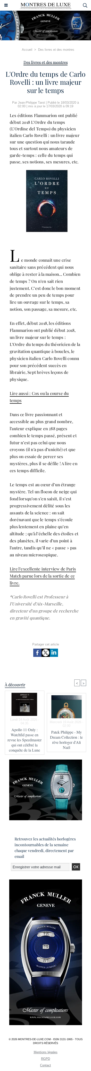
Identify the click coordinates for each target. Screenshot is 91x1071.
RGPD (45, 1059)
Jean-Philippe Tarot (31, 102)
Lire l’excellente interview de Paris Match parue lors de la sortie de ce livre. (43, 576)
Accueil (27, 49)
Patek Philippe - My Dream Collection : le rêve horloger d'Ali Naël (66, 739)
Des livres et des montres (56, 49)
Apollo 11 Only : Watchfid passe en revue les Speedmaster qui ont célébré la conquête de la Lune (24, 740)
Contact (45, 1065)
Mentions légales (46, 1052)
